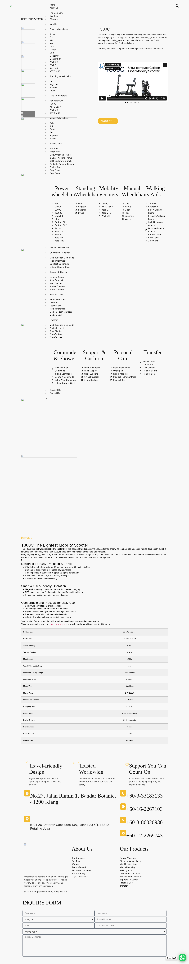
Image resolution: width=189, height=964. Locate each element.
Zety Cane (55, 173)
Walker (53, 138)
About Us (54, 8)
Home (52, 5)
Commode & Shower (60, 252)
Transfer (54, 320)
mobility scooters (57, 624)
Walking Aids (56, 143)
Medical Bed (56, 315)
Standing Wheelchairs (60, 76)
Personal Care (56, 294)
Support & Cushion (59, 272)
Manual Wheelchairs (59, 118)
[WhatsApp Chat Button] (182, 957)
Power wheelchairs (59, 29)
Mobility (53, 24)
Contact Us (55, 393)
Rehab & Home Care (59, 248)
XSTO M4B (55, 71)
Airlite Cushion (57, 289)
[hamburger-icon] (167, 4)
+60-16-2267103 (144, 809)
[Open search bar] (177, 5)
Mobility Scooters (58, 95)
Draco (53, 90)
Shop (32, 19)
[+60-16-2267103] (123, 806)
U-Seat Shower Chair (60, 267)
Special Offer (55, 390)
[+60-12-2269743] (123, 833)
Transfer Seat (56, 337)
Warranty (54, 19)
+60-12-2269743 (144, 836)
